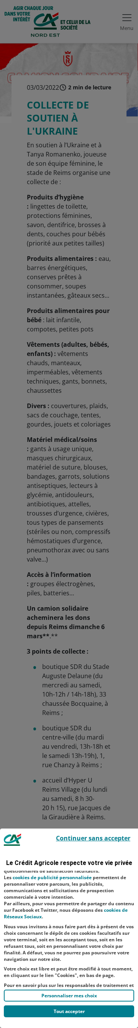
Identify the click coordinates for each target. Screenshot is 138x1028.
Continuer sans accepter (93, 838)
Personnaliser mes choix (69, 995)
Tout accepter (69, 1011)
